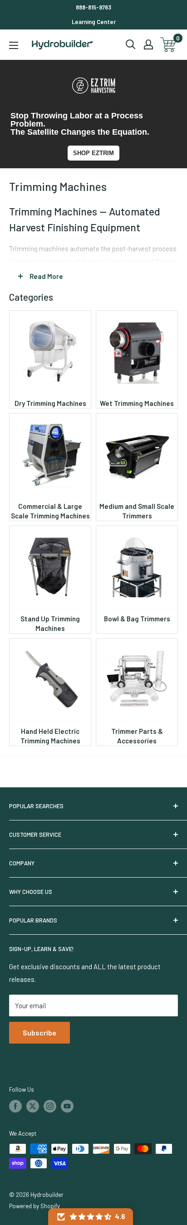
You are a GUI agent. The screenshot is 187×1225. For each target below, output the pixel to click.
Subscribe (39, 1032)
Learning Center (94, 21)
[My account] (148, 44)
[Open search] (131, 44)
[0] (168, 45)
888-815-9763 (93, 7)
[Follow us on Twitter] (32, 1106)
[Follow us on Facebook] (15, 1106)
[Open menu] (13, 45)
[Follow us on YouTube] (67, 1106)
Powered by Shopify (34, 1206)
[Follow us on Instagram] (50, 1106)
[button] (90, 1216)
